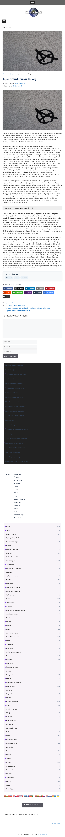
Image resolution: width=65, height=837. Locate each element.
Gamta (8, 785)
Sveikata (9, 656)
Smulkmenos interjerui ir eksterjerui (17, 429)
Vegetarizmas (10, 694)
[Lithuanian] (38, 796)
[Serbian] (47, 796)
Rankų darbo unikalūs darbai (15, 415)
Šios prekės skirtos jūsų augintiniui (17, 438)
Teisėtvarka (10, 602)
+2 (15, 86)
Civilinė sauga (10, 766)
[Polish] (40, 796)
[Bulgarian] (7, 796)
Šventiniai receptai (12, 667)
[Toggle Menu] (32, 2)
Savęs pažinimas (11, 728)
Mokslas (8, 671)
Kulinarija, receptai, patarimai (14, 365)
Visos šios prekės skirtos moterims (15, 402)
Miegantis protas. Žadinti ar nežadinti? (18, 311)
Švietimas (9, 717)
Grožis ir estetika (11, 709)
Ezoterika (9, 774)
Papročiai (17, 483)
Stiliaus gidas (10, 595)
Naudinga (9, 625)
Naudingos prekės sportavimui (16, 447)
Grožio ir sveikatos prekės (13, 379)
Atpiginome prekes (12, 576)
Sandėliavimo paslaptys (13, 682)
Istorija (16, 508)
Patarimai (9, 553)
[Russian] (44, 796)
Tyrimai (8, 758)
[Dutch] (20, 796)
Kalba (15, 511)
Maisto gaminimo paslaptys (14, 652)
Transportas (10, 777)
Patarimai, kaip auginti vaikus (15, 610)
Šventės (8, 545)
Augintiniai (9, 648)
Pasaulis (8, 697)
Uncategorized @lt (12, 542)
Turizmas (9, 732)
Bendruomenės (11, 720)
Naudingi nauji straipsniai (12, 370)
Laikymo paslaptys (12, 633)
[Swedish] (55, 796)
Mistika (8, 580)
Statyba (8, 736)
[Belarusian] (5, 796)
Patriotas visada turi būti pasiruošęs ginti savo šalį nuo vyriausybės (28, 308)
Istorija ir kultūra (11, 713)
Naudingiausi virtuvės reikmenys (15, 406)
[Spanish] (53, 796)
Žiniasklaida (10, 564)
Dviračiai (9, 572)
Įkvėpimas (9, 724)
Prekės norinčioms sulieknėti (14, 383)
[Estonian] (25, 796)
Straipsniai (9, 606)
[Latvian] (36, 796)
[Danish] (18, 796)
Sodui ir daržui (9, 420)
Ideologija (17, 505)
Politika (8, 762)
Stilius (8, 705)
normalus (20, 86)
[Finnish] (27, 796)
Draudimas (9, 277)
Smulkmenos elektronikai (12, 452)
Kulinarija (9, 690)
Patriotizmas (18, 480)
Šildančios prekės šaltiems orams (16, 374)
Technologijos (10, 561)
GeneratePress (42, 834)
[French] (29, 796)
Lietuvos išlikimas (19, 499)
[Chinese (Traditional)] (11, 796)
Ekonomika (9, 747)
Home (5, 74)
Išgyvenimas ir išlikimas (13, 568)
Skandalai (9, 659)
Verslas (8, 755)
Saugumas (9, 663)
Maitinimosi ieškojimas (13, 591)
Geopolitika (17, 502)
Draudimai (24, 277)
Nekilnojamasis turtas (13, 751)
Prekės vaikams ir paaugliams (14, 397)
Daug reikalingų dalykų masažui (14, 411)
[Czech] (16, 796)
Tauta (15, 496)
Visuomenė (17, 474)
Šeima (8, 530)
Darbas (8, 621)
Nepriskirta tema (11, 743)
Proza (8, 640)
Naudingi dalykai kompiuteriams (16, 457)
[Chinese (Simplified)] (9, 796)
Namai (8, 629)
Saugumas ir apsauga (13, 587)
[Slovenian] (51, 796)
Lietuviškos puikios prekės (13, 392)
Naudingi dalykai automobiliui (14, 443)
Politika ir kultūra (11, 739)
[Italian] (33, 796)
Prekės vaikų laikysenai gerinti (15, 388)
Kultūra (8, 599)
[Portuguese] (42, 796)
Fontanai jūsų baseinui (13, 425)
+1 (13, 86)
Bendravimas (10, 686)
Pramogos (9, 583)
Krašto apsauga (19, 515)
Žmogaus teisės (11, 675)
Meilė (8, 526)
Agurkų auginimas (12, 614)
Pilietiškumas (18, 493)
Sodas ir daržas (11, 534)
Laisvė (10, 27)
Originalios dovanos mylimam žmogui (16, 461)
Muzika (16, 490)
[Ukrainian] (58, 796)
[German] (31, 796)
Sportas (8, 618)
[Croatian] (14, 796)
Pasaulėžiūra (18, 518)
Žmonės (16, 477)
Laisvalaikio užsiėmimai (13, 637)
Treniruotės (9, 644)
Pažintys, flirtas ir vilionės (14, 538)
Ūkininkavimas (10, 770)
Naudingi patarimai (12, 549)
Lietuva (5, 27)
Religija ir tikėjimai (12, 701)
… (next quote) (56, 823)
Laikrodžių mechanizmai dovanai (15, 434)
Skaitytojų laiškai (11, 789)
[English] (22, 796)
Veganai (8, 678)
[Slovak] (49, 796)
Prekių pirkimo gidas (12, 557)
